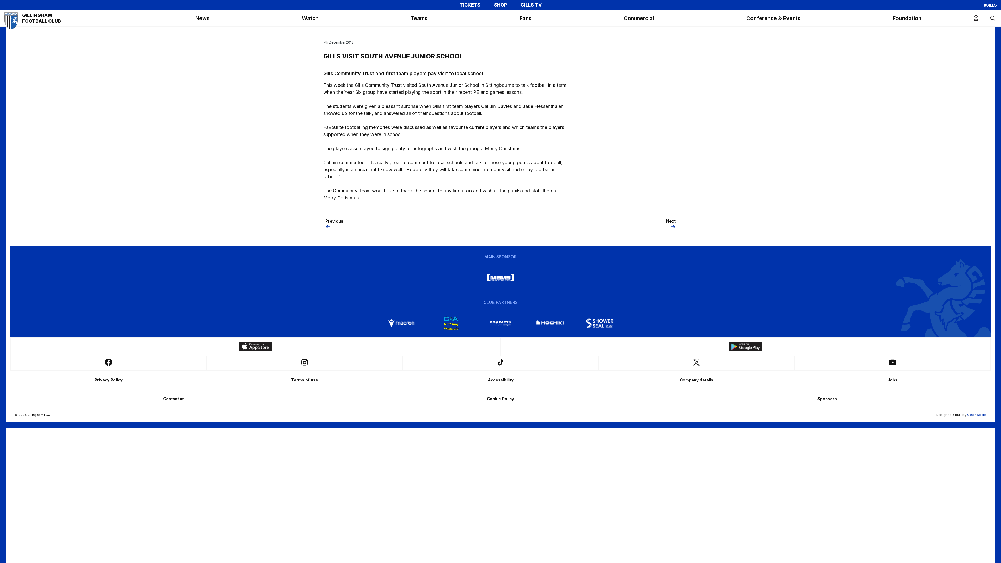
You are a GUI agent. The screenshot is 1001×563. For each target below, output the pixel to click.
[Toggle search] (992, 18)
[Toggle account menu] (976, 18)
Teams (419, 18)
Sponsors (827, 398)
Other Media (976, 415)
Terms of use (304, 379)
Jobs (893, 379)
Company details (696, 379)
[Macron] (401, 323)
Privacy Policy (109, 379)
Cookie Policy (500, 398)
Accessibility (501, 379)
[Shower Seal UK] (599, 323)
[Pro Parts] (500, 323)
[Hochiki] (550, 323)
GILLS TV (531, 5)
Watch (310, 18)
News (202, 18)
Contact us (174, 398)
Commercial (639, 18)
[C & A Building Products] (451, 323)
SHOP (500, 5)
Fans (526, 18)
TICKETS (470, 5)
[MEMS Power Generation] (500, 277)
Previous (334, 221)
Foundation (907, 18)
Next (671, 221)
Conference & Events (773, 18)
